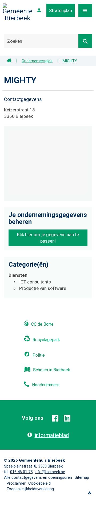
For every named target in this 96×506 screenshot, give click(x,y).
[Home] (9, 61)
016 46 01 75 (21, 471)
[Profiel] (39, 10)
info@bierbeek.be (50, 471)
